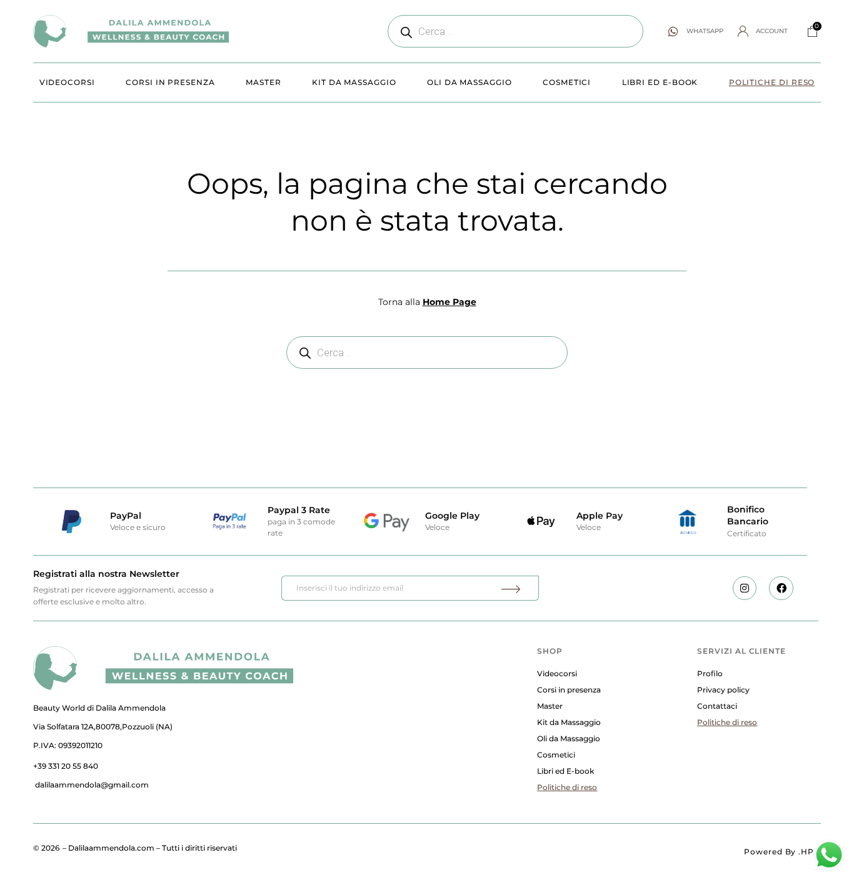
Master (263, 82)
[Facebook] (781, 588)
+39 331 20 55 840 (65, 766)
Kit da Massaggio (354, 82)
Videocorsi (67, 82)
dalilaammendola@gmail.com (92, 784)
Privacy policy (723, 689)
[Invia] (512, 588)
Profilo (710, 673)
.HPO (809, 851)
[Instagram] (744, 588)
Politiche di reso (772, 82)
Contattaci (717, 706)
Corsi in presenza (170, 82)
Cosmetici (567, 82)
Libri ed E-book (660, 82)
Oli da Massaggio (469, 82)
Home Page (449, 302)
